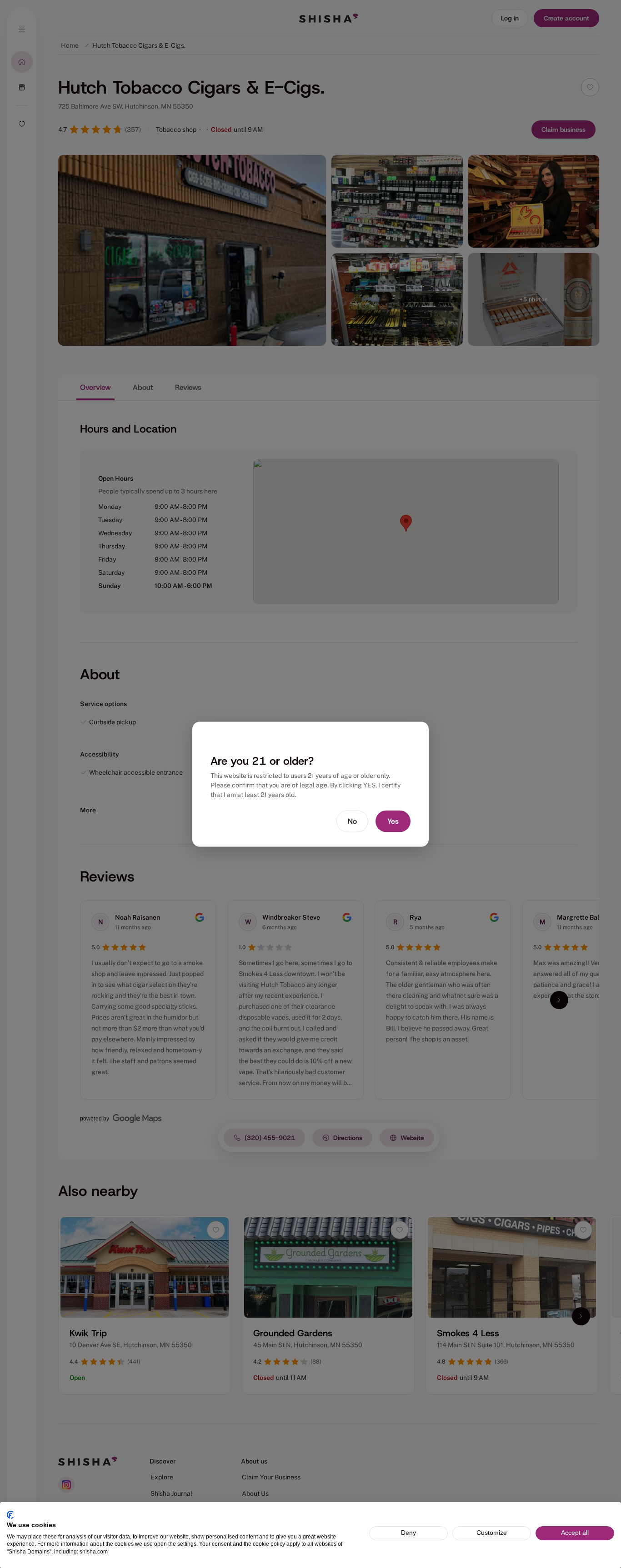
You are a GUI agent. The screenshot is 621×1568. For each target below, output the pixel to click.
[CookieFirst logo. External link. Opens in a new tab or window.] (10, 1515)
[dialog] (310, 784)
